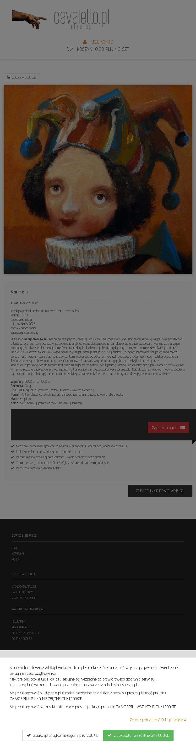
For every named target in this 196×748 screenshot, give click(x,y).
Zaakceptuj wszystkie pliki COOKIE (140, 735)
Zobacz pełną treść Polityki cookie (157, 719)
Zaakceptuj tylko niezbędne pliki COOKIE (64, 735)
